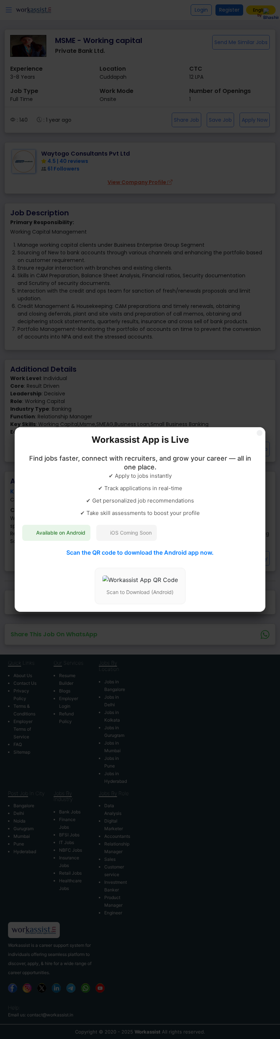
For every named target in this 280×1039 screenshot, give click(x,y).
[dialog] (140, 519)
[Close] (259, 433)
